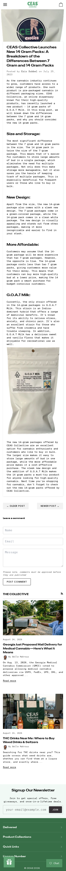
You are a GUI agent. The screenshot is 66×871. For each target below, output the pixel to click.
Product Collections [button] (17, 837)
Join (55, 809)
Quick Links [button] (11, 846)
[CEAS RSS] (62, 594)
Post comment (17, 581)
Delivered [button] (10, 827)
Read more (9, 680)
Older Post (16, 505)
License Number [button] (14, 856)
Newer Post (50, 505)
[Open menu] (8, 4)
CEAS (30, 868)
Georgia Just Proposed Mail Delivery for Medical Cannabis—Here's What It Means (32, 648)
